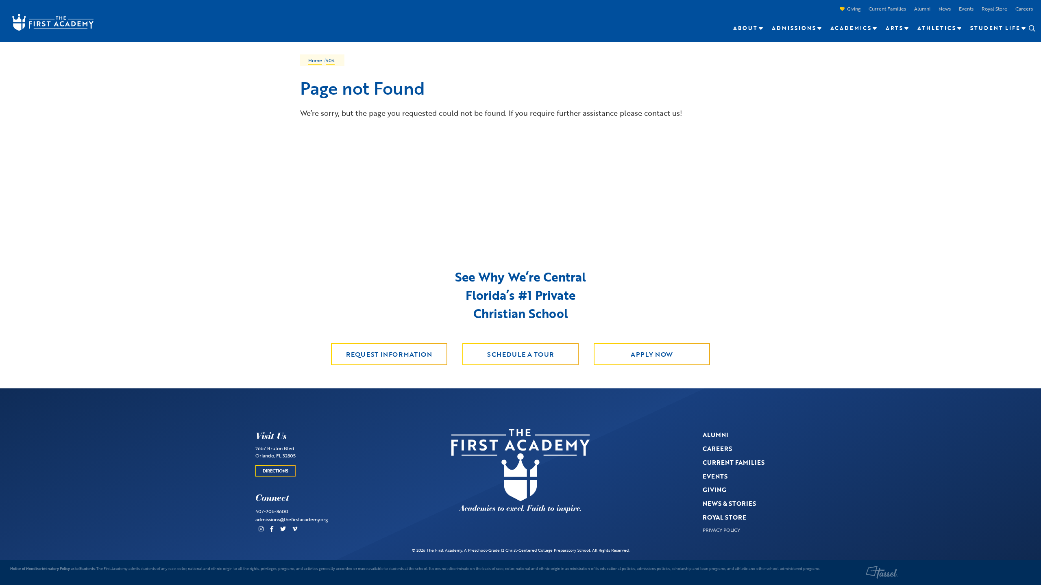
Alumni (922, 8)
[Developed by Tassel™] (882, 572)
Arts (894, 28)
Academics (850, 28)
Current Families (887, 8)
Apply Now (652, 354)
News (945, 8)
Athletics (936, 28)
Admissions (794, 28)
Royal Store (994, 8)
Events (966, 8)
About (745, 28)
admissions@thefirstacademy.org (291, 519)
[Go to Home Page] (49, 21)
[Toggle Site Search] (1031, 28)
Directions (275, 471)
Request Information (389, 354)
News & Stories (729, 503)
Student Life (995, 28)
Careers (1024, 8)
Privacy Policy (721, 529)
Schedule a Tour (520, 354)
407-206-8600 (271, 511)
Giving (853, 8)
